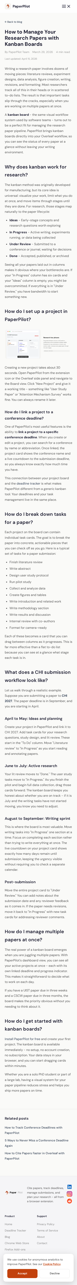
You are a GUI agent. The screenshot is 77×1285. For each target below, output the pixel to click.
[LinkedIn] (69, 1188)
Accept (22, 1273)
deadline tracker (28, 483)
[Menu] (66, 6)
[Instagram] (69, 1196)
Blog (7, 1237)
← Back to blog (13, 22)
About (41, 1237)
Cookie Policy (52, 1264)
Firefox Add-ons (15, 1249)
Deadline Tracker (15, 1230)
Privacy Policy (45, 1224)
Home (8, 1224)
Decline (55, 1273)
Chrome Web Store (17, 1243)
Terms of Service (47, 1230)
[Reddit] (69, 1203)
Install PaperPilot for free (22, 1039)
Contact (42, 1243)
